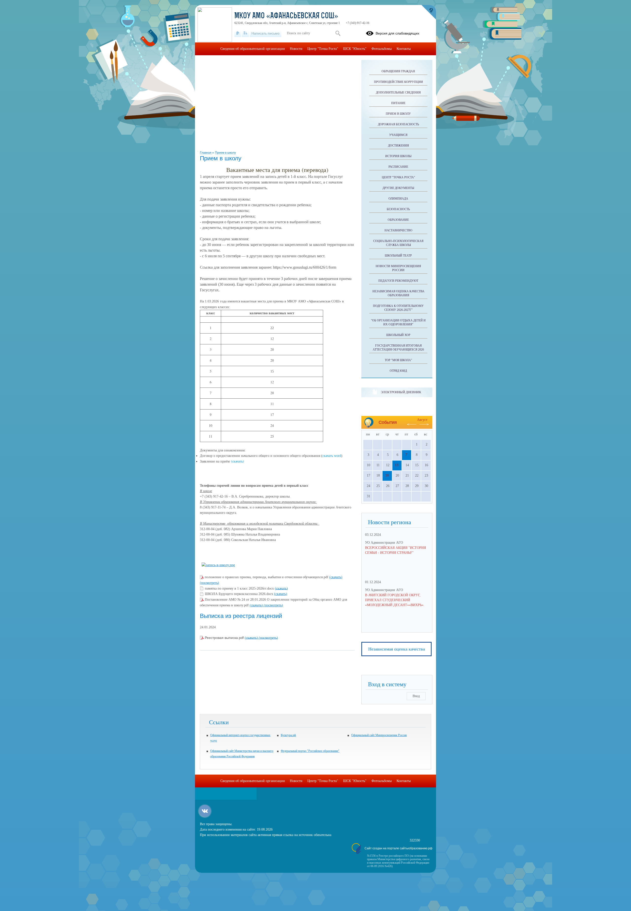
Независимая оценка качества (396, 649)
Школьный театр (398, 255)
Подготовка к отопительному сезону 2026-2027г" (398, 308)
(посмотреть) (209, 583)
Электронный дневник (401, 392)
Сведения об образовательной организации (252, 49)
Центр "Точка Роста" (398, 177)
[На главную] (237, 33)
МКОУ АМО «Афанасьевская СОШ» (286, 16)
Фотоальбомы (381, 49)
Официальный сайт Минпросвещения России (379, 735)
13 (396, 465)
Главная (206, 152)
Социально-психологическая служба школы (398, 243)
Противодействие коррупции (398, 82)
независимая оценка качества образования (398, 293)
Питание (398, 103)
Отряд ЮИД (398, 370)
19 (387, 475)
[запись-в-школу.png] (218, 565)
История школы (398, 156)
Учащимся (398, 135)
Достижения (398, 145)
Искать (337, 33)
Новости (296, 49)
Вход (416, 696)
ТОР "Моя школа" (398, 360)
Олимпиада (398, 198)
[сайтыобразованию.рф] (428, 12)
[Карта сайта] (245, 33)
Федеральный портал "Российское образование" (310, 751)
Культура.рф (288, 735)
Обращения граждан (398, 71)
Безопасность (398, 209)
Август (422, 420)
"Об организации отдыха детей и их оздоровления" (398, 322)
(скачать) (335, 577)
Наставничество (398, 230)
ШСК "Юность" (355, 49)
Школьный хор (398, 335)
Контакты (404, 49)
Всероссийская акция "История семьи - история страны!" (395, 550)
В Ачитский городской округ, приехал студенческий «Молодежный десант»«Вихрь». (394, 600)
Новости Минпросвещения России (398, 268)
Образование (398, 220)
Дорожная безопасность (398, 124)
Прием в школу (225, 152)
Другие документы (398, 188)
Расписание (398, 166)
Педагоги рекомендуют (398, 280)
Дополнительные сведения (398, 92)
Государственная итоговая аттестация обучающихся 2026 (398, 347)
